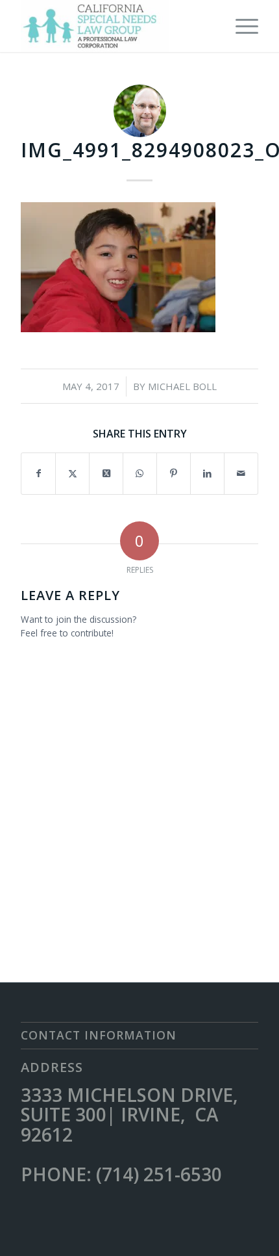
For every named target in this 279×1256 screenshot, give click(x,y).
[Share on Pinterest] (173, 473)
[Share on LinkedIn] (207, 473)
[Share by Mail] (241, 473)
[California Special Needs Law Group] (115, 26)
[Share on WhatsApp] (139, 473)
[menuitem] (240, 26)
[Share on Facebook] (38, 473)
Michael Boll (182, 386)
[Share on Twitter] (72, 473)
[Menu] (240, 26)
